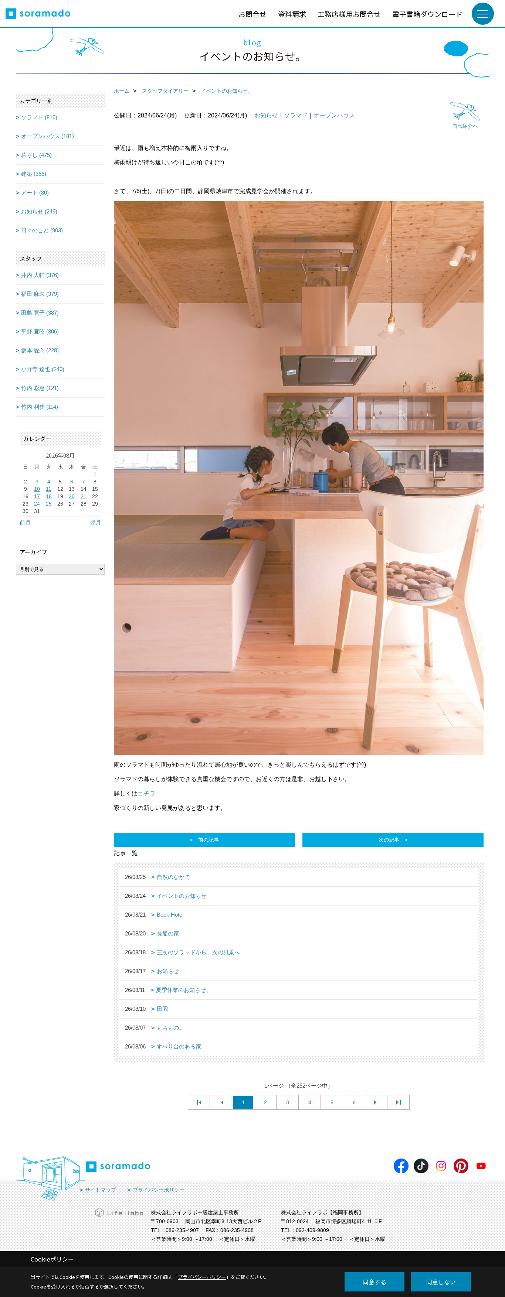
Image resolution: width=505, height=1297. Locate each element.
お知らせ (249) (39, 211)
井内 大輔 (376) (40, 275)
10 (37, 489)
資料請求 (292, 14)
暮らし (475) (36, 155)
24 (37, 504)
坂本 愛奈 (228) (40, 350)
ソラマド (296, 115)
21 (84, 496)
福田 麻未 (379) (40, 294)
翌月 (95, 522)
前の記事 (208, 840)
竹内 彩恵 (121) (40, 388)
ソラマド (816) (39, 117)
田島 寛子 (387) (40, 312)
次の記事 (389, 840)
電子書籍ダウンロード (427, 14)
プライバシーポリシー (158, 1190)
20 (72, 496)
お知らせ (266, 115)
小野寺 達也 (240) (42, 369)
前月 (25, 522)
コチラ (146, 793)
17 (37, 496)
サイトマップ (100, 1190)
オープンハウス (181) (47, 136)
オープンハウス (334, 115)
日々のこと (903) (42, 230)
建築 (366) (33, 174)
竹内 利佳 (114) (39, 407)
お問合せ (252, 14)
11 (48, 489)
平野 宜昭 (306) (40, 331)
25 (49, 504)
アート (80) (35, 192)
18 (49, 496)
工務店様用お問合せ (349, 14)
